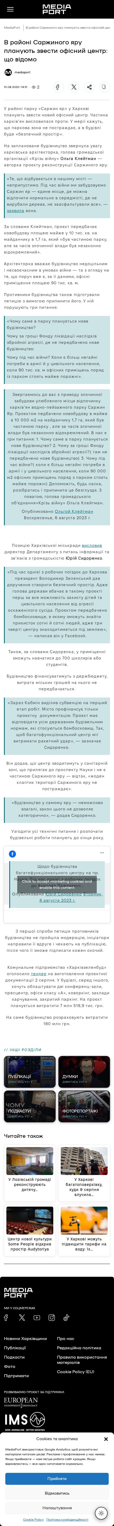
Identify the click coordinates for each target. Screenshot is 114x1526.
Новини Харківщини (25, 1339)
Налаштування (57, 1508)
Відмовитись (57, 1493)
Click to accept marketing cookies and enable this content (57, 884)
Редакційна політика (79, 1348)
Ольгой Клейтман (74, 511)
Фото (9, 1366)
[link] (7, 1317)
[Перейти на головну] (57, 9)
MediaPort (12, 27)
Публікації (15, 1348)
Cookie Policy (33, 1519)
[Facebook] (58, 87)
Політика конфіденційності (67, 1519)
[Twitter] (74, 87)
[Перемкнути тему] (101, 1513)
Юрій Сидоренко (63, 894)
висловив (92, 545)
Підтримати (16, 1376)
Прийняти (57, 1479)
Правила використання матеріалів (82, 1360)
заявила (15, 210)
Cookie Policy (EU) (75, 1372)
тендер (39, 973)
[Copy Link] (104, 87)
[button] (106, 1439)
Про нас (65, 1339)
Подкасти (14, 1357)
